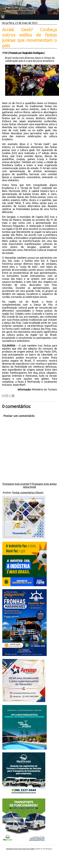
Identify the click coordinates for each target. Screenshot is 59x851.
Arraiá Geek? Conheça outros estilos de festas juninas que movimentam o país (29, 37)
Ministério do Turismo (44, 389)
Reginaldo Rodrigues (32, 52)
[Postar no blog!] (6, 395)
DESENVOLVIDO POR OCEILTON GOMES (20, 849)
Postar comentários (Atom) (27, 492)
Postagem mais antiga (44, 483)
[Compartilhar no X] (9, 395)
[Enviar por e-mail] (3, 395)
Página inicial (29, 485)
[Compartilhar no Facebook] (13, 395)
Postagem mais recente (15, 483)
